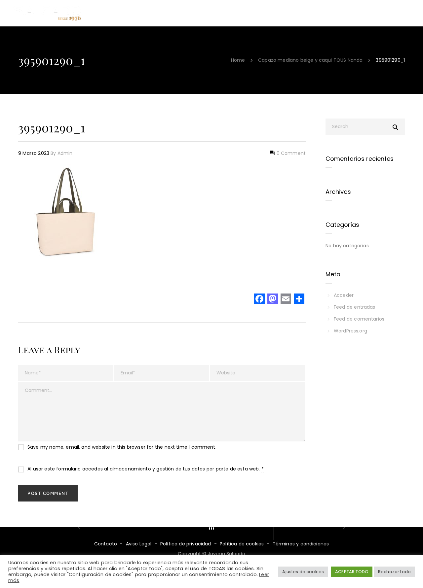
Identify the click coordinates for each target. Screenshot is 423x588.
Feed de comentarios (359, 319)
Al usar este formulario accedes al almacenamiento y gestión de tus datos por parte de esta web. (145, 469)
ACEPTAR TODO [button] (351, 572)
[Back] (211, 527)
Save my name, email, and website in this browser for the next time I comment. (121, 447)
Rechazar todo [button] (394, 572)
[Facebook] (259, 300)
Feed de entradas (354, 307)
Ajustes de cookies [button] (303, 572)
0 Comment (290, 153)
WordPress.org (350, 331)
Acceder (344, 295)
